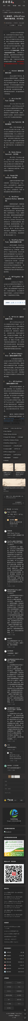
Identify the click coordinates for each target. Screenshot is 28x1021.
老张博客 (12, 519)
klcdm (5, 892)
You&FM (19, 982)
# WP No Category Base (9, 451)
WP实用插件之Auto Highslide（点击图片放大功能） (14, 143)
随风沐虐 (19, 999)
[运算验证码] (12, 800)
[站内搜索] (24, 2)
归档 (24, 5)
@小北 (11, 755)
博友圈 (14, 5)
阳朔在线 (9, 531)
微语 (19, 5)
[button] (10, 800)
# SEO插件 (20, 437)
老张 (5, 897)
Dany (11, 752)
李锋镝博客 (19, 991)
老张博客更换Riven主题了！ (11, 936)
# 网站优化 (6, 460)
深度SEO (9, 638)
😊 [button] (5, 800)
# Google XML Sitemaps (9, 437)
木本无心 (9, 991)
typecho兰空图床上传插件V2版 (11, 933)
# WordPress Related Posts (10, 443)
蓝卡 (9, 999)
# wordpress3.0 (7, 446)
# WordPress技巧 (18, 446)
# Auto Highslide (7, 431)
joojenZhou (9, 982)
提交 (22, 800)
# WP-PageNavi (7, 454)
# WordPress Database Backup (11, 440)
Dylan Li (6, 901)
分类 (9, 5)
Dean (8, 512)
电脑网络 (8, 10)
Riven (20, 1013)
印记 (19, 986)
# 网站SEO (15, 457)
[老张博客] (8, 1)
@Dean (11, 522)
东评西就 (9, 986)
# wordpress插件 (8, 448)
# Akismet (6, 428)
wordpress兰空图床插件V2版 (11, 931)
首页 (4, 5)
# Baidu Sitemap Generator (10, 434)
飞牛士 (19, 1003)
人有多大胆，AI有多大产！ (10, 939)
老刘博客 (19, 995)
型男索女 (9, 765)
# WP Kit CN (17, 448)
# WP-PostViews (17, 454)
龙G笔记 (9, 1008)
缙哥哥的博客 (9, 995)
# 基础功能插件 (7, 457)
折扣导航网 (10, 651)
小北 (8, 745)
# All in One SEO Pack (16, 428)
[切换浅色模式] (25, 1010)
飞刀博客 (9, 1003)
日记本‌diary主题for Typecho (11, 942)
